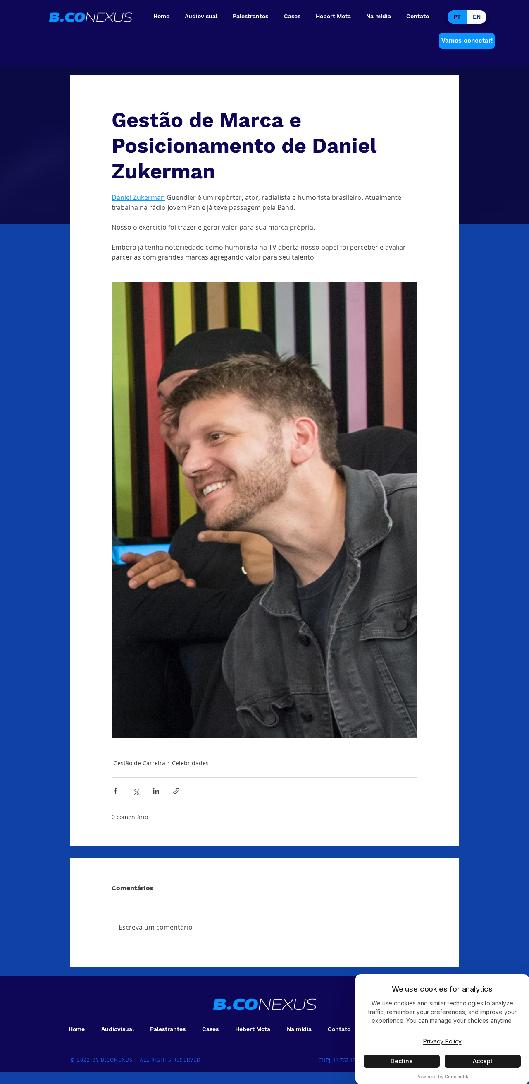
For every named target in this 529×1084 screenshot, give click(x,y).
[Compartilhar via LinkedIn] (156, 791)
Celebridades (190, 763)
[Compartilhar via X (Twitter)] (136, 791)
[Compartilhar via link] (176, 791)
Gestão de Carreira (139, 763)
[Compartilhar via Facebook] (115, 791)
